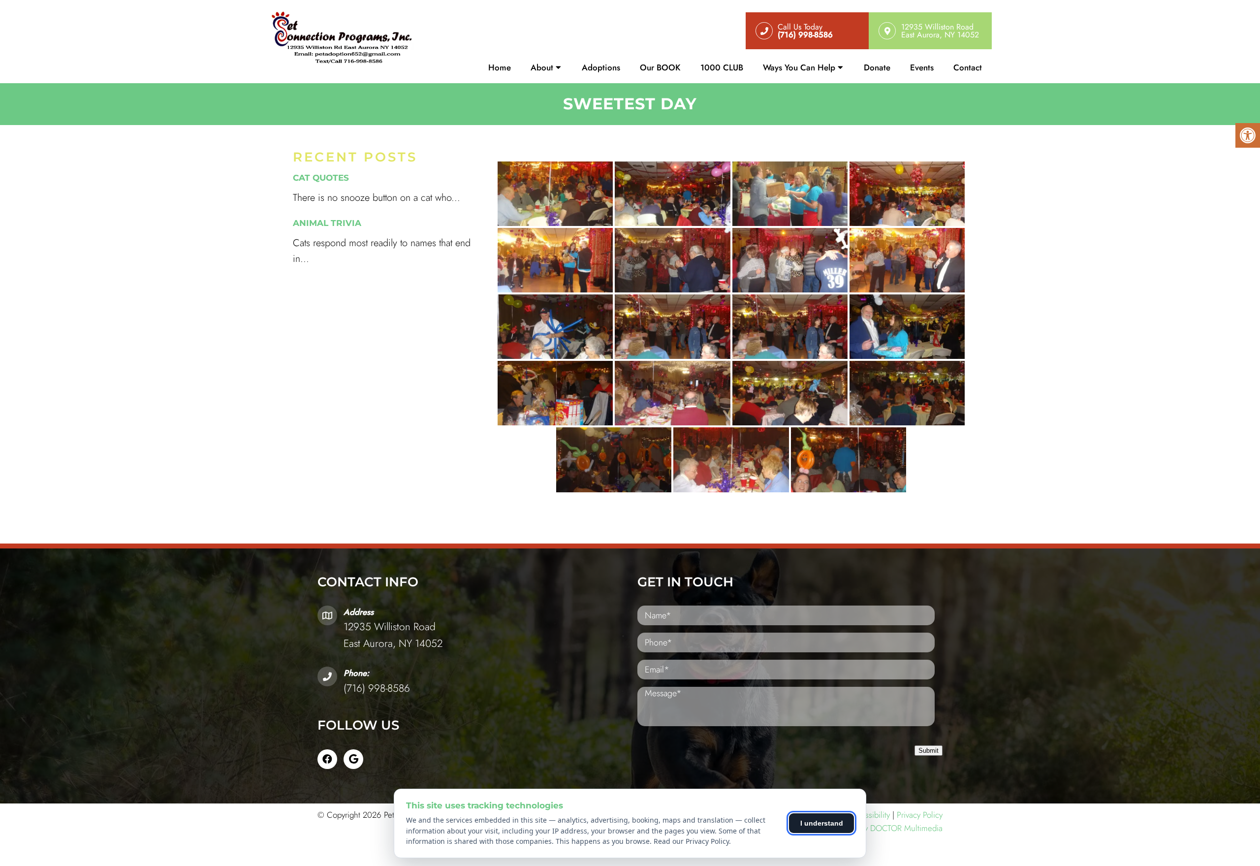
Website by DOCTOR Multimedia (886, 828)
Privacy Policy (920, 815)
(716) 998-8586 (377, 688)
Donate (877, 67)
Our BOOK (660, 67)
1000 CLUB (721, 67)
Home (499, 67)
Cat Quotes (321, 178)
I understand (821, 823)
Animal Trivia (327, 223)
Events (922, 67)
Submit (928, 750)
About (542, 67)
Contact (967, 67)
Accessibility (869, 815)
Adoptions (601, 67)
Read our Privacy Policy (691, 841)
